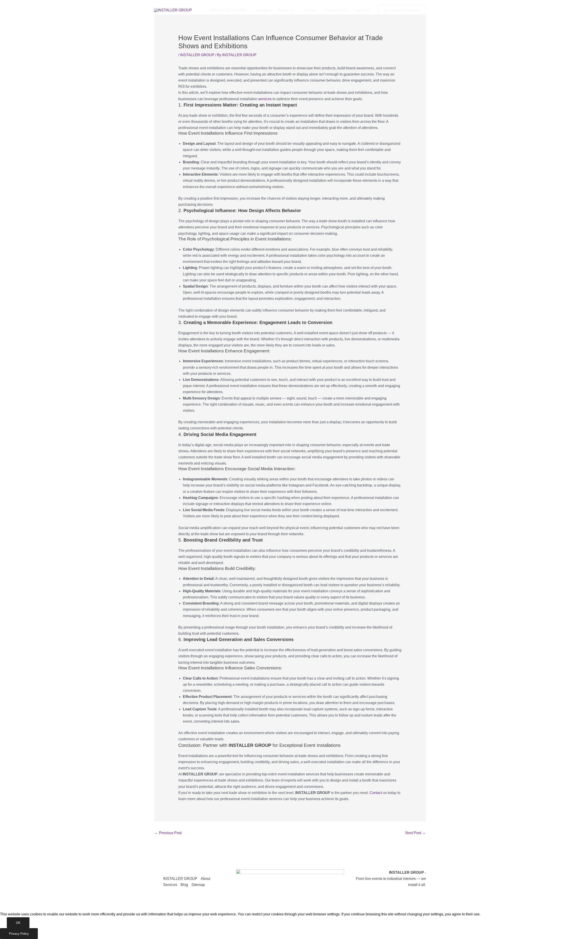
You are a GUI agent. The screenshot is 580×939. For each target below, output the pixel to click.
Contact (310, 10)
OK (18, 922)
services (265, 99)
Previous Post (168, 833)
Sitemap (198, 885)
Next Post (415, 833)
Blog (184, 885)
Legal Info (362, 10)
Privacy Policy (335, 10)
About (205, 879)
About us (285, 10)
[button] (247, 10)
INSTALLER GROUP (228, 10)
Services (264, 10)
